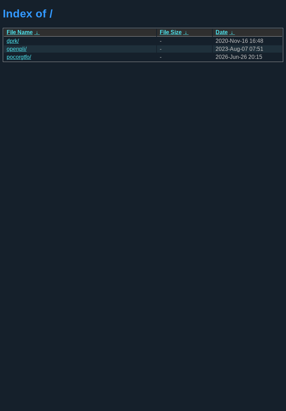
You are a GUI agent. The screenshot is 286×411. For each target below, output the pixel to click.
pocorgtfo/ (19, 57)
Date (222, 32)
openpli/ (17, 49)
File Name (20, 32)
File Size (171, 32)
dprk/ (13, 41)
